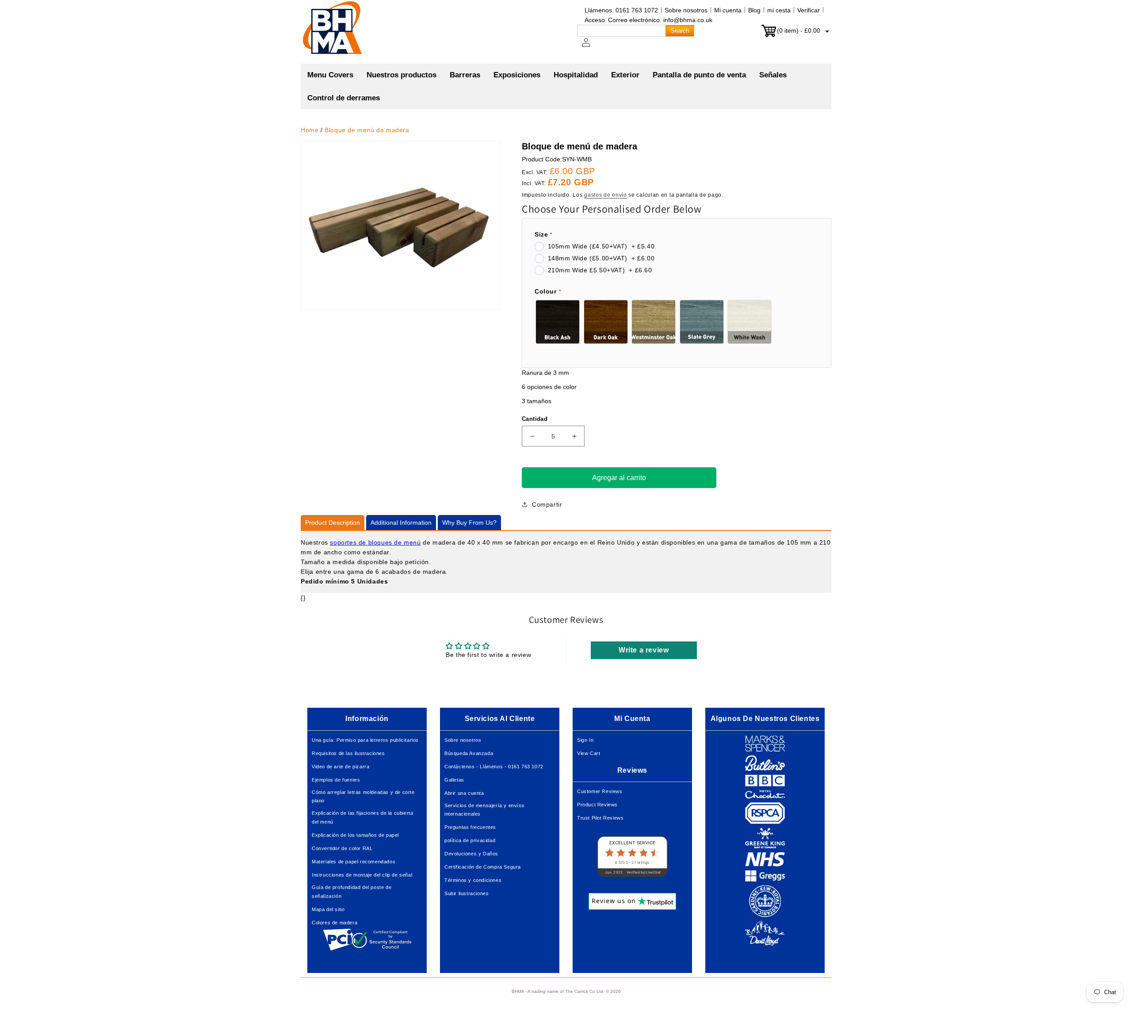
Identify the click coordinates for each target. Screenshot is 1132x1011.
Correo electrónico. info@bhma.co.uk (660, 19)
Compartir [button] (547, 504)
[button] (401, 75)
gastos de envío (605, 195)
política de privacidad (469, 840)
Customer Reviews (600, 791)
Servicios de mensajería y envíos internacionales (484, 810)
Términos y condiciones (472, 880)
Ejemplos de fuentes (336, 779)
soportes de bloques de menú (375, 542)
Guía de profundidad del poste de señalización (351, 892)
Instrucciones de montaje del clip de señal (362, 874)
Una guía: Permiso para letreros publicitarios (365, 740)
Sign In (585, 740)
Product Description (332, 522)
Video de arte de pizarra (340, 766)
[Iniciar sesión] (591, 47)
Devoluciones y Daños (471, 853)
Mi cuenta (728, 10)
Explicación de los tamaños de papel (355, 835)
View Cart (588, 753)
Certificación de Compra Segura (482, 867)
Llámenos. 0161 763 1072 (621, 10)
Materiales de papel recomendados (353, 861)
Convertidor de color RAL (342, 848)
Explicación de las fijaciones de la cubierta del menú (362, 817)
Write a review (644, 650)
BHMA (518, 991)
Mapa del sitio (328, 909)
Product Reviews (597, 804)
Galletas (454, 779)
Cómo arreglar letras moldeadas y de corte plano (363, 797)
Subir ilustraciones (466, 893)
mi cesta (779, 10)
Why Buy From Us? (469, 522)
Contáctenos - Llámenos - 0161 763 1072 (493, 766)
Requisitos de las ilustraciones (348, 753)
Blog (754, 10)
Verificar (808, 10)
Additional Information (401, 522)
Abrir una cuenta (464, 793)
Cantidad (534, 419)
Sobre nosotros (686, 10)
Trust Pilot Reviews (600, 817)
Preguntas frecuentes (470, 827)
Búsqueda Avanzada (468, 753)
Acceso (595, 19)
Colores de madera (334, 922)
